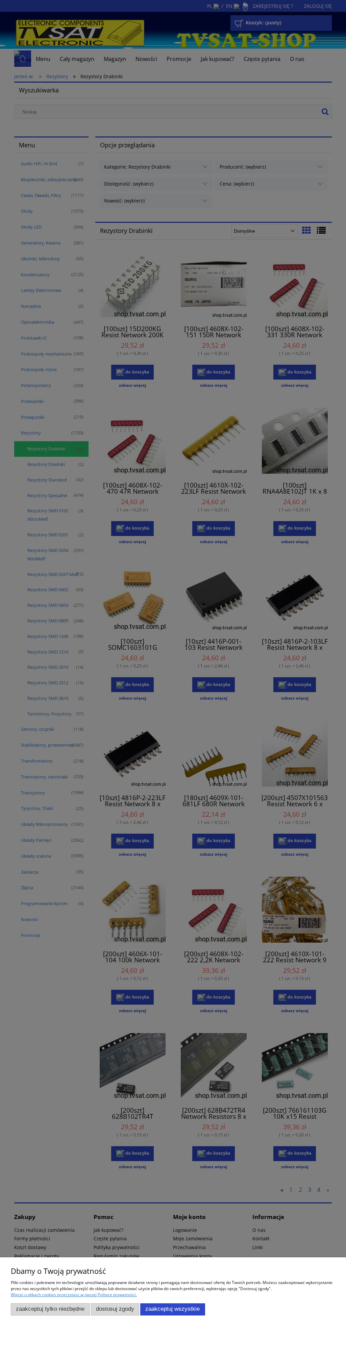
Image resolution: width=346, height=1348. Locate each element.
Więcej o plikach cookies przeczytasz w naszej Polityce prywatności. (74, 1295)
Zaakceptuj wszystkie (172, 1309)
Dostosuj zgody (115, 1309)
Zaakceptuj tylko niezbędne (50, 1309)
